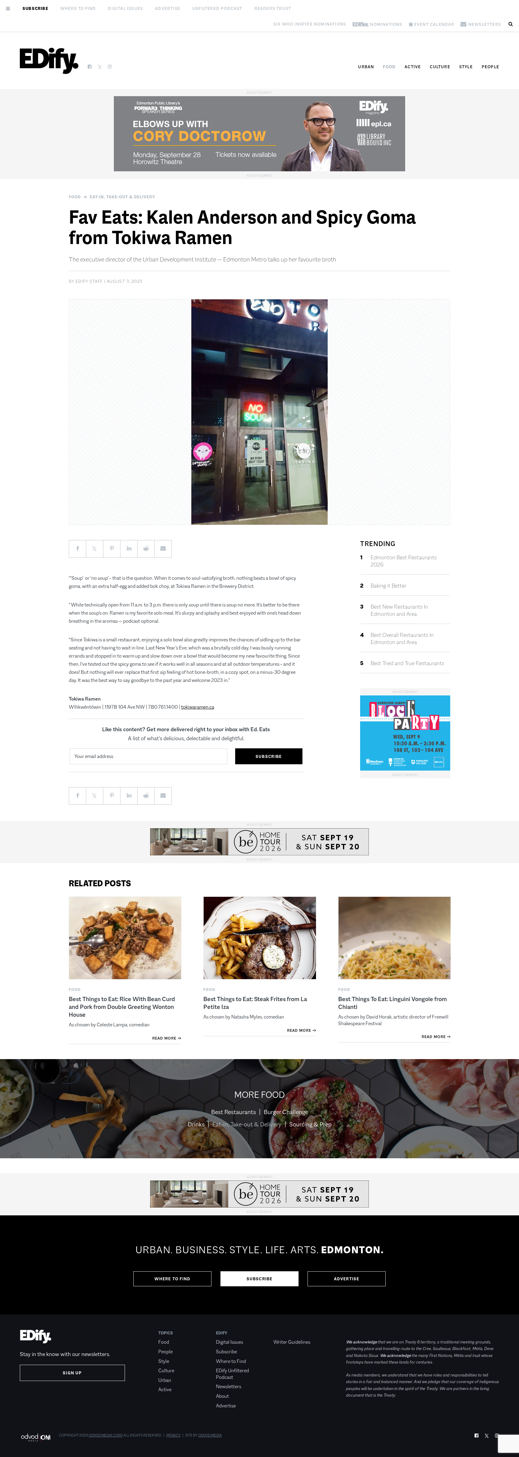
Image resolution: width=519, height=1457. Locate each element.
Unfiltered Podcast (217, 8)
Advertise (167, 8)
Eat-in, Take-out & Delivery (122, 197)
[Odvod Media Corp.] (35, 1437)
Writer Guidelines (291, 1342)
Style (466, 66)
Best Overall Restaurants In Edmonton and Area (402, 638)
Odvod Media (210, 1435)
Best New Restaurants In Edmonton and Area (399, 610)
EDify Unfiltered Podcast (232, 1373)
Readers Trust (272, 8)
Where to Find (78, 8)
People (490, 66)
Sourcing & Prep (310, 1124)
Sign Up (72, 1373)
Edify (221, 1333)
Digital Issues (125, 8)
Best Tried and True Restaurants (407, 663)
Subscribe (35, 8)
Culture (440, 66)
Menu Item (284, 1333)
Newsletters (228, 1386)
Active (413, 66)
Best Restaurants (233, 1112)
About (222, 1396)
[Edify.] (49, 61)
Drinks (196, 1124)
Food (389, 66)
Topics (165, 1333)
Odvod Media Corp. (106, 1435)
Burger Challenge (286, 1112)
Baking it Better (388, 585)
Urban (366, 66)
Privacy (173, 1435)
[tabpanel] (259, 1265)
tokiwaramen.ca (197, 707)
